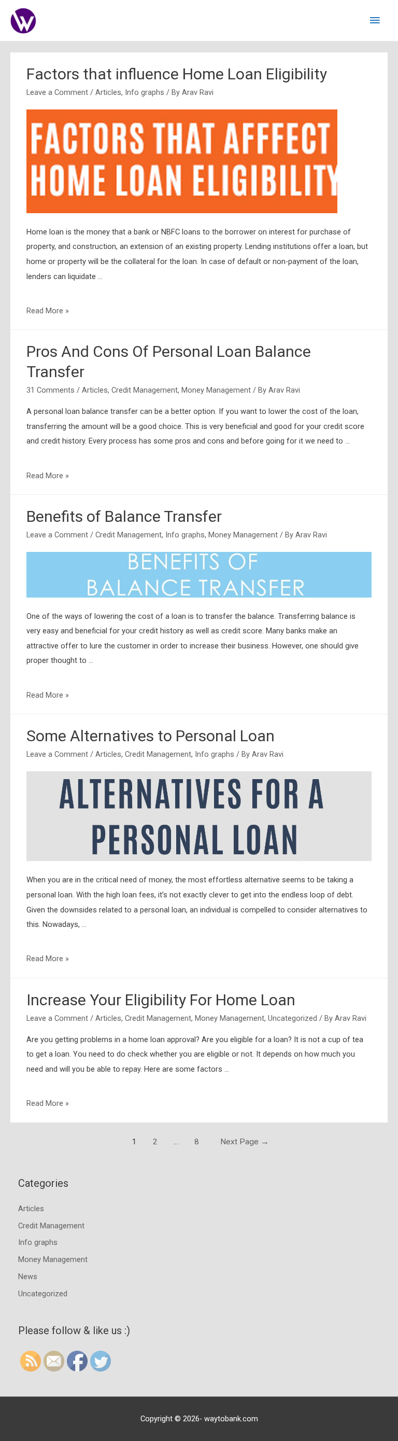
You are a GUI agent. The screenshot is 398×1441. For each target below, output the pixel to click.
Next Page (244, 1141)
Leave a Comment (57, 92)
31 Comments (50, 390)
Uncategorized (292, 1018)
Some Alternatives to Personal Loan (150, 736)
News (27, 1276)
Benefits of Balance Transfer (124, 516)
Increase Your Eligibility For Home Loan (160, 1000)
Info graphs (144, 92)
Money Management (216, 390)
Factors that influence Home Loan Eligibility (176, 74)
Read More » (47, 310)
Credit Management (144, 390)
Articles (108, 92)
